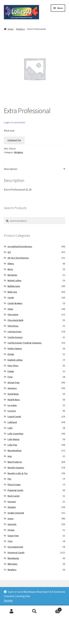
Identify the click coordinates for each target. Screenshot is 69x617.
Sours (11, 518)
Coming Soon (14, 331)
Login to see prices (14, 122)
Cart (53, 608)
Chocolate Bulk (15, 320)
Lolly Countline (15, 433)
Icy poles (12, 405)
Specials (12, 524)
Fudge (11, 371)
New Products (15, 461)
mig (10, 456)
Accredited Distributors (20, 246)
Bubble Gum (14, 286)
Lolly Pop (12, 444)
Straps (11, 529)
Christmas (13, 325)
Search (34, 611)
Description (10, 169)
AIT (9, 252)
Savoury (12, 501)
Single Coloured (16, 512)
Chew (10, 308)
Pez (9, 478)
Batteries (12, 274)
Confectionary (15, 337)
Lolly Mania (13, 439)
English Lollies (15, 359)
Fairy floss (13, 365)
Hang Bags (13, 393)
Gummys (12, 388)
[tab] (34, 169)
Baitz (10, 269)
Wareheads (13, 558)
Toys (10, 541)
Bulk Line (12, 291)
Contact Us (14, 140)
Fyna (10, 376)
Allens (11, 263)
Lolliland (12, 422)
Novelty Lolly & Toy (18, 473)
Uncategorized (15, 546)
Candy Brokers (15, 303)
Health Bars (14, 399)
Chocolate (13, 314)
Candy (11, 297)
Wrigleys (20, 28)
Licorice (12, 410)
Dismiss (8, 600)
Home (11, 28)
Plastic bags (14, 484)
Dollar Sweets (15, 348)
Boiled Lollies (14, 280)
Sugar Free (13, 535)
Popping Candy (15, 490)
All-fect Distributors (18, 257)
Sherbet (12, 507)
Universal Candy (16, 552)
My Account (11, 611)
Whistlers (12, 563)
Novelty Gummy (16, 467)
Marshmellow (14, 450)
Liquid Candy (14, 416)
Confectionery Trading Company (25, 342)
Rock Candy (14, 495)
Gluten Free (13, 382)
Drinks (11, 354)
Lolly (10, 427)
